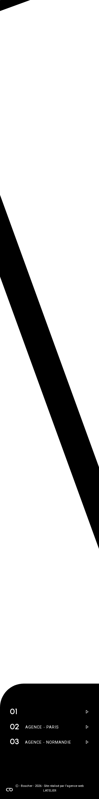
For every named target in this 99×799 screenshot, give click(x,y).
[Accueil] (17, 60)
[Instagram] (12, 769)
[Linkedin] (23, 769)
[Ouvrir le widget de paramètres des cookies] (9, 789)
